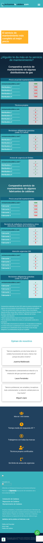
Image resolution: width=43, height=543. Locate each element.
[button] (39, 5)
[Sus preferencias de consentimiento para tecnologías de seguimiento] (3, 539)
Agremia (12, 490)
